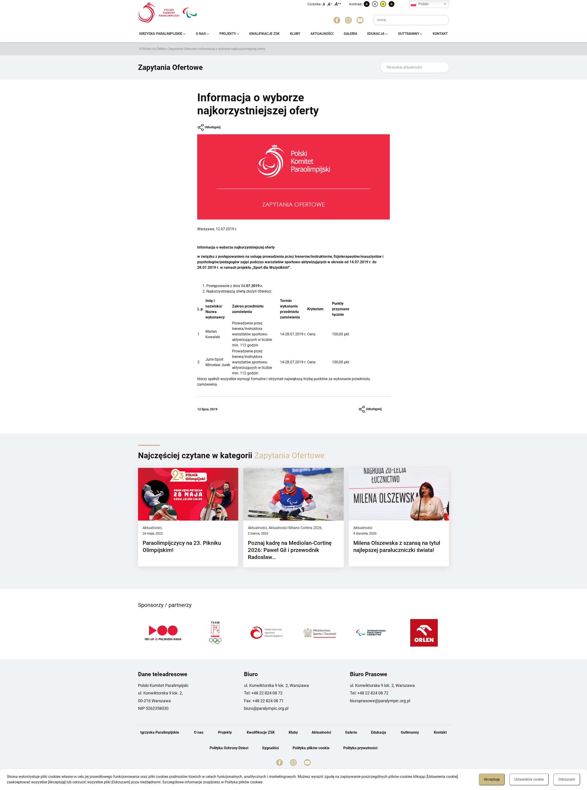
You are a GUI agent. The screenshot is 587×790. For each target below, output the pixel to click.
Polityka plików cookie (311, 748)
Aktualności (321, 34)
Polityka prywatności (360, 748)
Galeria (350, 34)
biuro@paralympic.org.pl (266, 708)
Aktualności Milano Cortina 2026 (295, 528)
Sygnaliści (270, 748)
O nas (201, 34)
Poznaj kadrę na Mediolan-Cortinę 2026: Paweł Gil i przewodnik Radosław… (290, 550)
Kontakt (440, 34)
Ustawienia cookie (529, 779)
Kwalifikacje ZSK (264, 34)
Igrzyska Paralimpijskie (160, 34)
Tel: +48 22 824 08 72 (263, 693)
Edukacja (376, 34)
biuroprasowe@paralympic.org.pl (380, 700)
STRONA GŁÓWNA (152, 49)
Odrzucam (566, 779)
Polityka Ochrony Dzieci (229, 748)
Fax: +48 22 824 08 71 (264, 700)
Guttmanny (408, 34)
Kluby (295, 34)
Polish (423, 4)
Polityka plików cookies (244, 782)
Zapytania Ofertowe (182, 49)
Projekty (227, 34)
